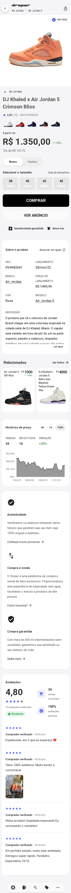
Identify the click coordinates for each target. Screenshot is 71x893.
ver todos (61, 362)
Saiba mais (16, 659)
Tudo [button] (60, 427)
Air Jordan (18, 10)
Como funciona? (19, 605)
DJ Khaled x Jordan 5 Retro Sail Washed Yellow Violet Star (46, 375)
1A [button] (50, 427)
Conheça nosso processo (25, 542)
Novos (13, 161)
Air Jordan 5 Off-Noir (11, 373)
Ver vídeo (59, 20)
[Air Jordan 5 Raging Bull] (20, 124)
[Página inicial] (27, 6)
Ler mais (58, 347)
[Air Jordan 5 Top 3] (43, 124)
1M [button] (42, 427)
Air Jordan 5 (35, 10)
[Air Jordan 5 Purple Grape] (31, 124)
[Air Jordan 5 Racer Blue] (55, 124)
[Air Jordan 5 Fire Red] (8, 124)
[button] (13, 887)
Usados (32, 161)
